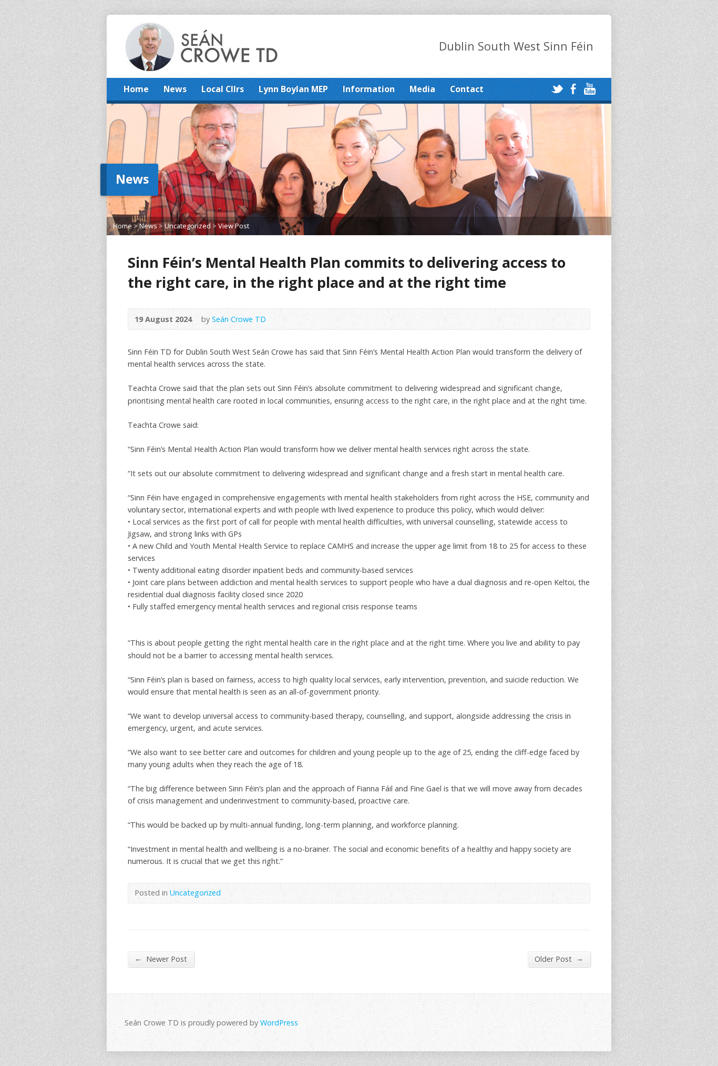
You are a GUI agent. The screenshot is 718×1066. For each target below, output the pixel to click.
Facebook (573, 89)
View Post (233, 225)
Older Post (559, 958)
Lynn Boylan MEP (293, 89)
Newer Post (161, 958)
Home (136, 89)
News (175, 89)
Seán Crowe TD (239, 319)
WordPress (279, 1023)
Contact (467, 89)
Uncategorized (188, 225)
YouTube (589, 89)
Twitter (557, 89)
